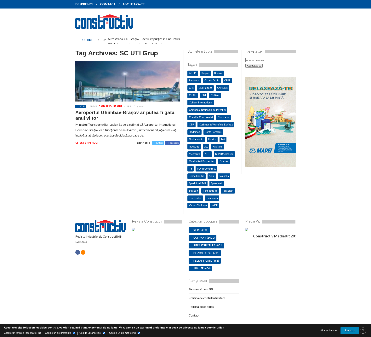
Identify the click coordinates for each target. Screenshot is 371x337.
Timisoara (212, 198)
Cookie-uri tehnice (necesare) (20, 332)
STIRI (82, 106)
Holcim (212, 139)
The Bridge (195, 198)
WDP (215, 205)
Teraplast (227, 190)
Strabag (193, 190)
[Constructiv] (104, 26)
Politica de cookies (201, 306)
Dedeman (194, 131)
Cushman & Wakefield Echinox (216, 124)
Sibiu (211, 175)
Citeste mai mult (87, 143)
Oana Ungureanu (110, 106)
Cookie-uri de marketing (122, 332)
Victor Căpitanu (198, 205)
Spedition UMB (197, 183)
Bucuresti (194, 80)
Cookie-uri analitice (90, 332)
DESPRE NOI (84, 4)
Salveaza (350, 330)
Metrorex (194, 153)
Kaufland (218, 146)
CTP (191, 124)
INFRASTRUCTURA (204, 245)
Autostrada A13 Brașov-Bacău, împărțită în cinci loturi (144, 39)
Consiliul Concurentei (201, 117)
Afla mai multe (328, 330)
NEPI (207, 153)
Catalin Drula (211, 80)
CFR (191, 87)
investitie (194, 146)
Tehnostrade (210, 190)
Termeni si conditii (201, 289)
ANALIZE (198, 268)
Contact (194, 315)
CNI (204, 95)
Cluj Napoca (205, 87)
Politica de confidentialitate (207, 298)
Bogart (205, 73)
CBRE (227, 80)
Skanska (224, 175)
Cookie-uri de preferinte (58, 332)
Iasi (223, 139)
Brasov (218, 73)
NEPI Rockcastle (224, 153)
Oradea (224, 161)
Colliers (215, 95)
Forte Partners (213, 131)
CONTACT (108, 4)
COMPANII (199, 237)
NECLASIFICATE (202, 260)
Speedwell (217, 183)
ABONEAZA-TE (134, 4)
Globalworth (196, 139)
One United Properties (201, 161)
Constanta (224, 117)
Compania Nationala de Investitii (207, 109)
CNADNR (222, 87)
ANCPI (193, 73)
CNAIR (193, 95)
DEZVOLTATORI (202, 253)
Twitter (159, 142)
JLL (206, 146)
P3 (190, 168)
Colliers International (201, 102)
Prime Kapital (196, 175)
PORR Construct (206, 168)
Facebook (173, 142)
